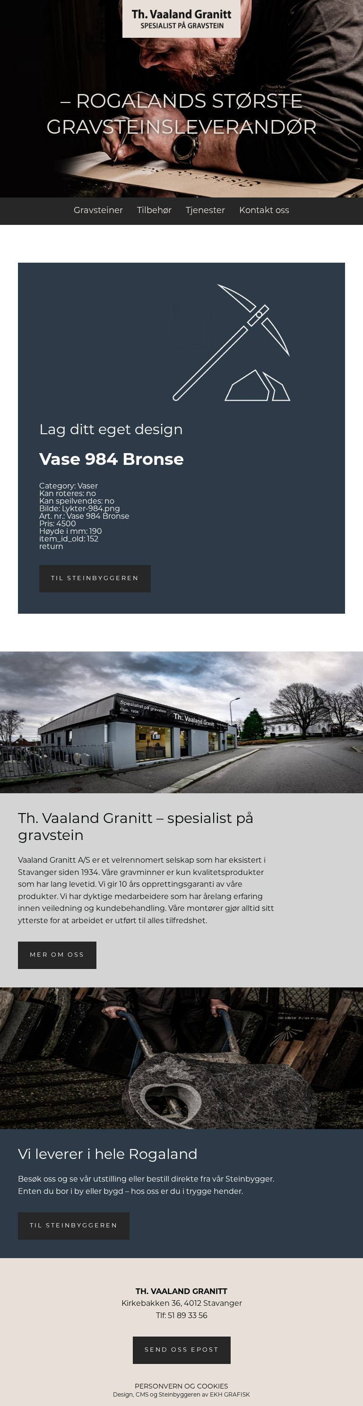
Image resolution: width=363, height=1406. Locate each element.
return (51, 547)
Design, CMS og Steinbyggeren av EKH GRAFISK (181, 1395)
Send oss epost (182, 1350)
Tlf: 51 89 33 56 (181, 1316)
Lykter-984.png (91, 509)
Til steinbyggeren (95, 578)
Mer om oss (57, 955)
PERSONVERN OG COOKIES (181, 1386)
